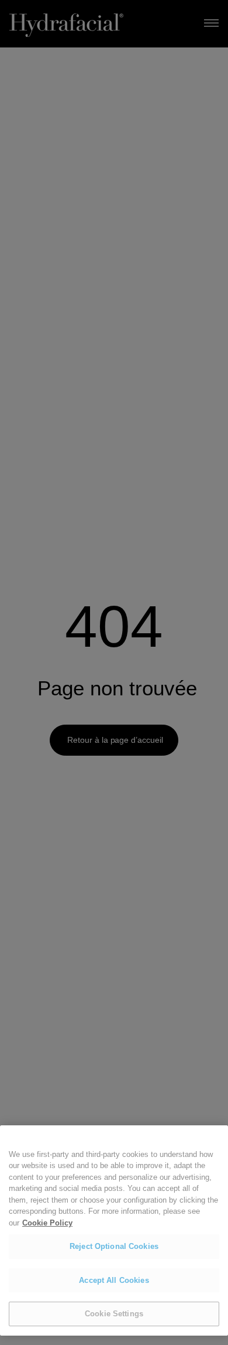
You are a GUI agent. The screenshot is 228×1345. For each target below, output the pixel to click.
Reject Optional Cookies (114, 1246)
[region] (114, 1230)
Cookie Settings (114, 1313)
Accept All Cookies (113, 1280)
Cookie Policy (47, 1222)
